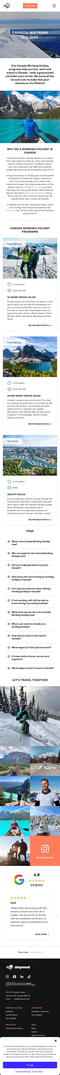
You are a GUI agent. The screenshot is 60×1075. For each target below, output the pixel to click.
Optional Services (38, 1035)
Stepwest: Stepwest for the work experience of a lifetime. (6, 6)
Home (33, 1025)
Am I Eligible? (11, 1018)
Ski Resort (9, 1011)
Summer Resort (11, 1015)
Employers (11, 1025)
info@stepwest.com (21, 999)
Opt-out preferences (23, 1071)
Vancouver (11, 210)
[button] (55, 1040)
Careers (34, 1032)
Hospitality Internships (40, 1011)
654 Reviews (36, 884)
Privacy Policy (37, 1071)
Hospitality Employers (14, 1028)
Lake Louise (36, 187)
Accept (30, 1065)
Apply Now (30, 6)
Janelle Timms (36, 952)
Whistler (31, 193)
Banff (24, 187)
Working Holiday (14, 1008)
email (8, 999)
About (33, 1028)
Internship (36, 1008)
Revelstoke (40, 193)
